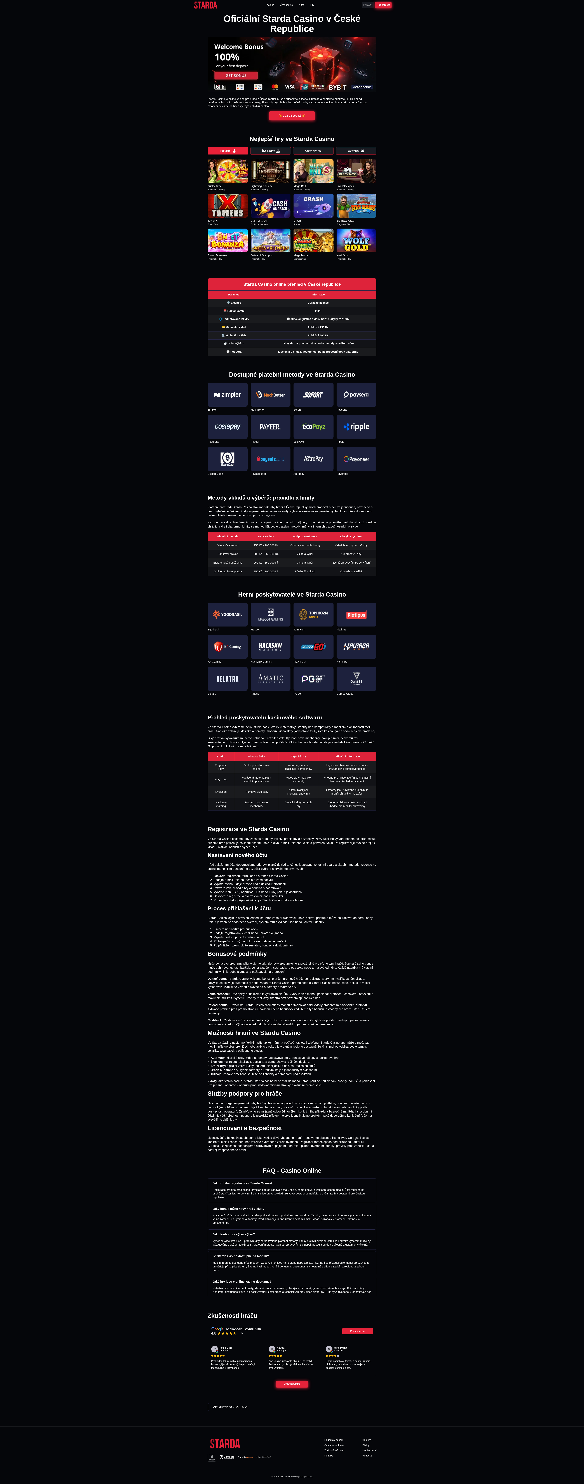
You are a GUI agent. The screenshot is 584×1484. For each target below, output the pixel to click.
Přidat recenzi (357, 1331)
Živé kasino (268, 150)
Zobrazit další (292, 1384)
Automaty (353, 150)
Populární (225, 150)
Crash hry (311, 150)
